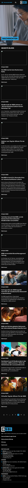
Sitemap (3, 442)
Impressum (4, 445)
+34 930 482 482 (7, 470)
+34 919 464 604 (6, 464)
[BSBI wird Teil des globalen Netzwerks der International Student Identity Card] (14, 314)
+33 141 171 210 (6, 478)
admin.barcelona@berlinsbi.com (10, 471)
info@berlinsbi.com (7, 457)
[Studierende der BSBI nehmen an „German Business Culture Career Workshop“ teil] (14, 93)
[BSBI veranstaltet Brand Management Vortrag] (14, 241)
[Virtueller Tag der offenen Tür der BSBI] (14, 384)
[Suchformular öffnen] (16, 2)
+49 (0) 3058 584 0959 (8, 456)
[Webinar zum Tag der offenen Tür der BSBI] (14, 129)
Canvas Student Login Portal (8, 436)
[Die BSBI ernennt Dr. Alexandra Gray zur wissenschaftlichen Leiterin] (14, 165)
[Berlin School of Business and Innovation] (23, 2)
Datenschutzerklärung (7, 439)
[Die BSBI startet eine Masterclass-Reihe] (14, 58)
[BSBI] (6, 429)
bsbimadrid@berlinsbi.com (9, 465)
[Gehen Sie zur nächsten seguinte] (24, 415)
